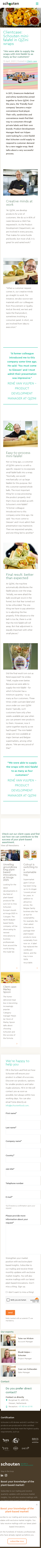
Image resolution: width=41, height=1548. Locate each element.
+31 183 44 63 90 (25, 1406)
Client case (32, 61)
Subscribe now (17, 1541)
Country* (10, 1155)
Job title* (10, 1169)
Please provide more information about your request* (17, 1219)
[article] (10, 910)
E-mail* (9, 1197)
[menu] (38, 3)
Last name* (11, 1128)
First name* (11, 1113)
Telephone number (14, 1183)
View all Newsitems (10, 845)
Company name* (14, 1141)
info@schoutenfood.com (17, 1105)
